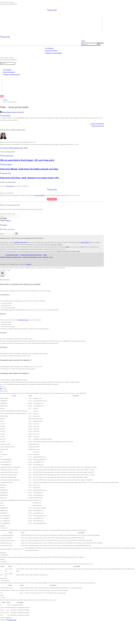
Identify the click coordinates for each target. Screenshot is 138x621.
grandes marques (85, 242)
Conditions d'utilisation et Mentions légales (11, 257)
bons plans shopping (39, 195)
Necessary (4, 388)
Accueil (5, 99)
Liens (51, 257)
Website (26, 148)
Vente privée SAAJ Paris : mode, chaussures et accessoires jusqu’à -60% (29, 178)
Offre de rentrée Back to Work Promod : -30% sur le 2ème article (27, 160)
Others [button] (1, 595)
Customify (28, 264)
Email (1, 216)
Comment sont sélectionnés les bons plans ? (31, 255)
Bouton (2, 96)
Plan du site (46, 257)
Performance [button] (3, 552)
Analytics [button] (2, 559)
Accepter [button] (8, 270)
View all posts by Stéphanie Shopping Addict (11, 148)
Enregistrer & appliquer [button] (6, 617)
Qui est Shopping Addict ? (12, 255)
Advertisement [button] (3, 578)
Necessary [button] (2, 386)
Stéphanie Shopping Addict (8, 112)
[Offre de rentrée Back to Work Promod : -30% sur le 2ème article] (6, 155)
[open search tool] (83, 41)
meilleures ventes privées (21, 242)
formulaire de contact (23, 320)
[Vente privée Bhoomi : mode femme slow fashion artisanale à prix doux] (6, 164)
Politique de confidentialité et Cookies (32, 257)
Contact (45, 255)
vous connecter (10, 186)
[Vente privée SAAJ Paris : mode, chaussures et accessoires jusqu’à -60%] (5, 173)
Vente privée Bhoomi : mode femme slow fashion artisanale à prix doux (29, 169)
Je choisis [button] (2, 270)
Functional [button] (2, 525)
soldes (67, 247)
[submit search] (98, 44)
